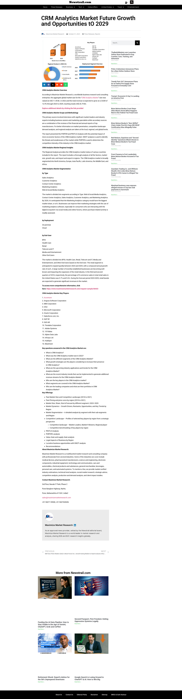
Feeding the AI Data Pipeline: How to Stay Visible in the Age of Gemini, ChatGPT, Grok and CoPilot (53, 624)
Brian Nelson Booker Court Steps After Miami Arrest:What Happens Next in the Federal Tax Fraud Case (124, 111)
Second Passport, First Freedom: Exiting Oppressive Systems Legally (91, 620)
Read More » (114, 63)
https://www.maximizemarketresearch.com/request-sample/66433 (72, 289)
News (45, 7)
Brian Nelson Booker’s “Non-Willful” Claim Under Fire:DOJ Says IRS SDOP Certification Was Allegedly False (125, 125)
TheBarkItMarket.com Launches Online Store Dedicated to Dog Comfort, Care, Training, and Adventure (123, 55)
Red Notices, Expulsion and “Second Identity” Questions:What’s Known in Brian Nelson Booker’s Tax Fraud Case (124, 141)
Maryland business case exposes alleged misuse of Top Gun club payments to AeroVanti (123, 187)
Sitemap (104, 695)
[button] (131, 2)
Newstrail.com (80, 2)
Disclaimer (94, 695)
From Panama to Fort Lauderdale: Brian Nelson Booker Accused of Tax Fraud (125, 156)
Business (69, 7)
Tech (80, 7)
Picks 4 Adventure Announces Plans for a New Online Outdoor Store (125, 70)
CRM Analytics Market (90, 98)
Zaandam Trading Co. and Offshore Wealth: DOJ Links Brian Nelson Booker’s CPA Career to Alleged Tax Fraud (124, 172)
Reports (97, 34)
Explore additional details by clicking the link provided (62, 108)
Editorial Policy (82, 695)
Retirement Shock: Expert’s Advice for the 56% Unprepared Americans (54, 678)
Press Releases (56, 7)
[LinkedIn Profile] (75, 525)
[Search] (137, 42)
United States (106, 7)
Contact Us (69, 695)
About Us (59, 695)
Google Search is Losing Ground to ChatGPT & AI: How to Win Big (89, 678)
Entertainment (133, 7)
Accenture (48, 298)
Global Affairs (93, 7)
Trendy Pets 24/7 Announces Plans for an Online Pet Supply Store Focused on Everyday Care (124, 84)
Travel (120, 7)
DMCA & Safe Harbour (118, 695)
